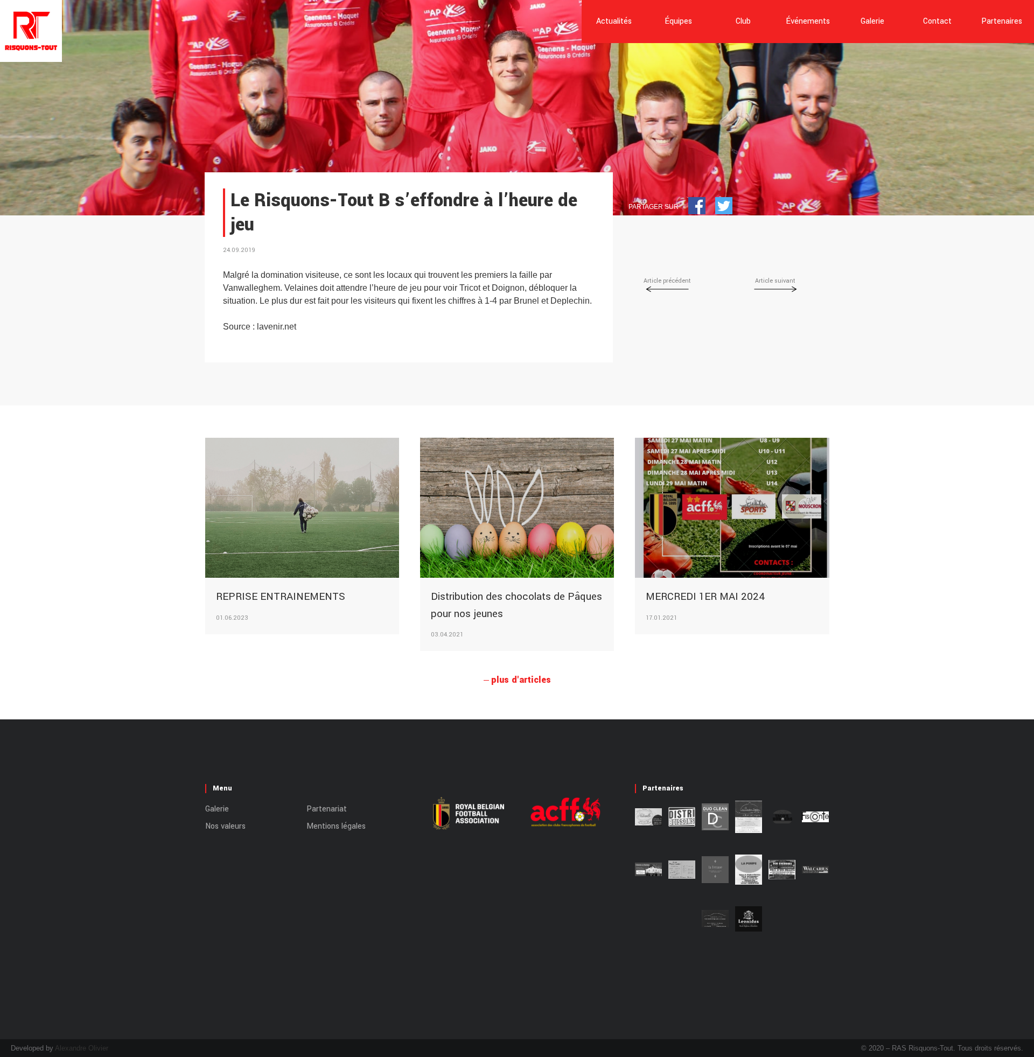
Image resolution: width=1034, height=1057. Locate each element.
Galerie (872, 21)
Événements (808, 21)
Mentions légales (336, 826)
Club (743, 21)
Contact (937, 21)
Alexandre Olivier (81, 1048)
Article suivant (775, 281)
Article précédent (667, 281)
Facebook (696, 205)
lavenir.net (276, 326)
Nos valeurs (225, 826)
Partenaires (1001, 21)
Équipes (678, 21)
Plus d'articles (521, 680)
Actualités (614, 21)
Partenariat (326, 809)
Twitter (723, 205)
